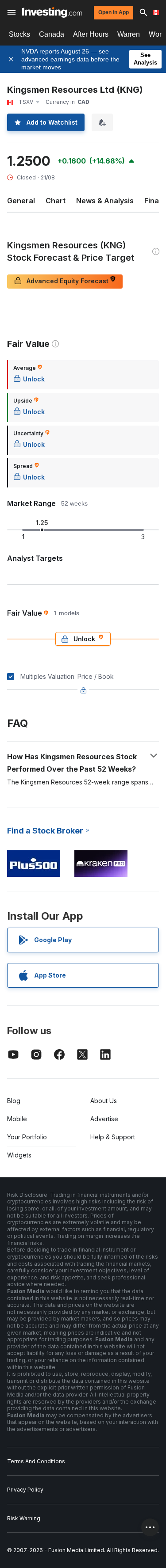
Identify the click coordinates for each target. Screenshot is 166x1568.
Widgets (19, 1155)
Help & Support (112, 1137)
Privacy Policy (25, 1489)
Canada (51, 34)
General (21, 200)
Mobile (17, 1119)
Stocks (19, 34)
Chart (56, 200)
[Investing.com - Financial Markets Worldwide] (52, 12)
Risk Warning (23, 1518)
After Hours (90, 34)
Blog (13, 1100)
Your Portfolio (27, 1137)
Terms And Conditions (36, 1461)
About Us (103, 1100)
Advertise (104, 1119)
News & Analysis (105, 200)
